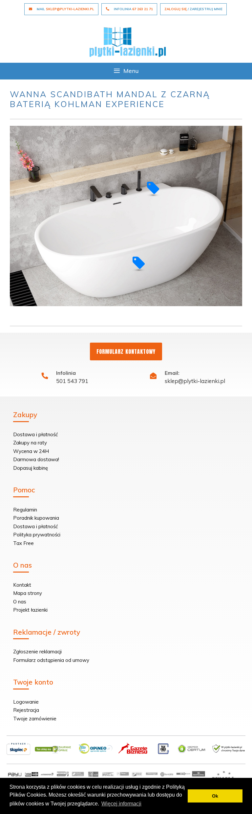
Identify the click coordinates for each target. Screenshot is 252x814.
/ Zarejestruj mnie (193, 9)
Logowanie (26, 702)
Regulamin (25, 510)
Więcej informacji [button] (121, 803)
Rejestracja (26, 710)
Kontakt (22, 585)
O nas (19, 602)
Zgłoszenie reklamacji (37, 651)
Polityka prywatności (36, 534)
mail (65, 9)
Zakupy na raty (30, 443)
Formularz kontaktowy (126, 351)
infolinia (133, 9)
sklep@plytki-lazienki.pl (195, 380)
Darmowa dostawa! (36, 459)
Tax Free (23, 543)
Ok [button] (215, 796)
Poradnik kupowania (36, 518)
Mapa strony (27, 593)
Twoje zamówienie (34, 718)
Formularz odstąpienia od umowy (51, 660)
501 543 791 (72, 380)
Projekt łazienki (30, 610)
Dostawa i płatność (35, 434)
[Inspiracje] (127, 41)
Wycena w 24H (31, 451)
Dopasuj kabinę (30, 468)
